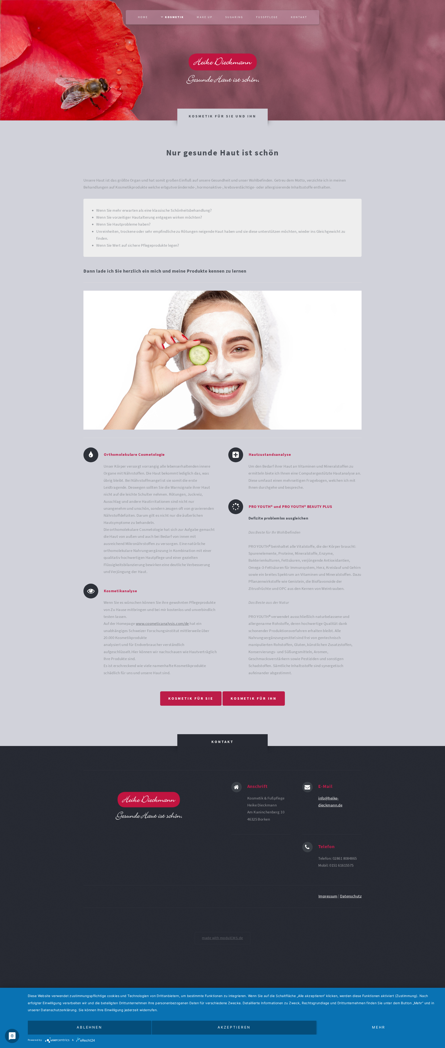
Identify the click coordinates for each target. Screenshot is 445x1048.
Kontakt (299, 17)
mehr (378, 1027)
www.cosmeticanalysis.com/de (162, 623)
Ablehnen (89, 1027)
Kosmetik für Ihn (254, 698)
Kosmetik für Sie (190, 698)
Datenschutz (351, 896)
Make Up (204, 17)
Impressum (327, 896)
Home (143, 17)
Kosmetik (174, 17)
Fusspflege (267, 17)
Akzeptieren (234, 1027)
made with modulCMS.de (222, 938)
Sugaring (234, 17)
